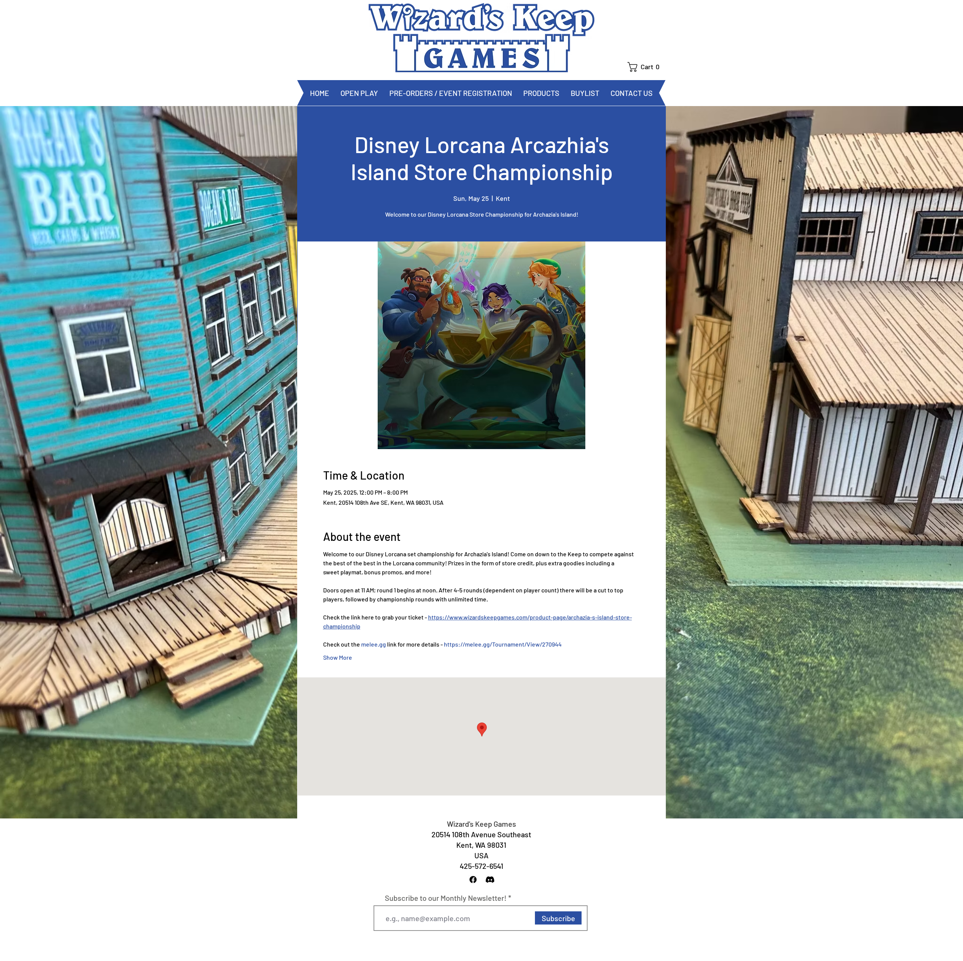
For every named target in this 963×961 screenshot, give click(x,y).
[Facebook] (473, 879)
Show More (337, 657)
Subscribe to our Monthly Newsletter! (446, 898)
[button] (646, 67)
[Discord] (490, 879)
